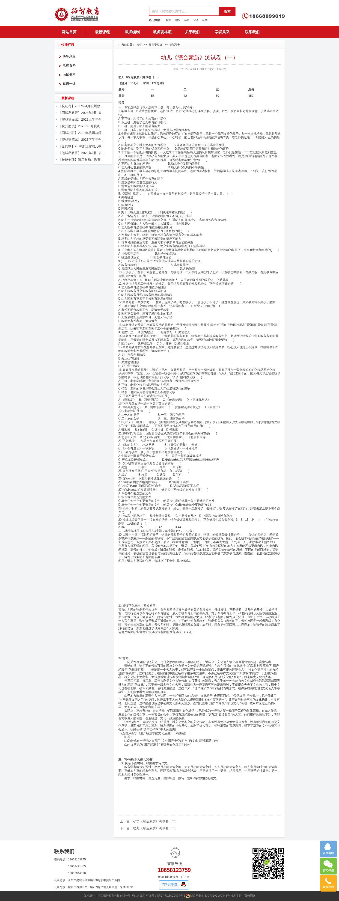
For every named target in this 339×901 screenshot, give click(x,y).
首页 (139, 44)
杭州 (169, 20)
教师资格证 (162, 32)
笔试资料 (69, 65)
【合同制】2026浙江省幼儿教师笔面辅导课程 (82, 146)
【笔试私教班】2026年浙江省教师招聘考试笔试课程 (82, 153)
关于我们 (192, 32)
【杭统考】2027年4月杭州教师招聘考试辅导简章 (82, 106)
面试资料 (69, 74)
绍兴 (178, 20)
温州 (187, 20)
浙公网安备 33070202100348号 (210, 895)
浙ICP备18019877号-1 (171, 895)
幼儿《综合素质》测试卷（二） (155, 828)
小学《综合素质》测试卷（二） (155, 821)
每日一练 (69, 84)
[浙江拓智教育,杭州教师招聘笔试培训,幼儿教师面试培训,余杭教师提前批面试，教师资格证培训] (99, 16)
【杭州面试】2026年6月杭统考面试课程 (82, 126)
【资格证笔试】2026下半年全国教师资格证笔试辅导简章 (82, 139)
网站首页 (69, 32)
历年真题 (69, 56)
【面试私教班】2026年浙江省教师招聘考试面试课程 (82, 113)
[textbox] (184, 11)
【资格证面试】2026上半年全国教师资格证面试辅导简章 (82, 119)
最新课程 (102, 32)
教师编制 (132, 32)
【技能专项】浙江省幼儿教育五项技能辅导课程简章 (82, 159)
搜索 (227, 11)
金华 (205, 20)
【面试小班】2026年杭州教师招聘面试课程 (82, 133)
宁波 (196, 20)
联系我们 (252, 32)
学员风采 (222, 32)
